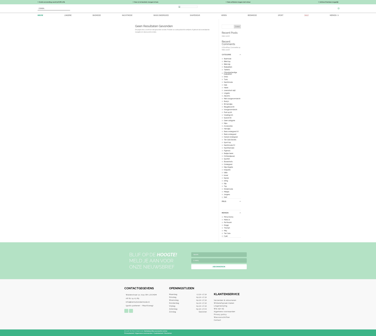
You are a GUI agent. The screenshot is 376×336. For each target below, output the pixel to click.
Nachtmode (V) (229, 145)
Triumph (227, 228)
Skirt (225, 197)
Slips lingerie (228, 167)
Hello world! (226, 36)
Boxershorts (228, 162)
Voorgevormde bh (230, 110)
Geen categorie (229, 120)
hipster (226, 178)
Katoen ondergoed (231, 137)
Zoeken (237, 26)
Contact (217, 320)
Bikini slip (227, 64)
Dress (226, 77)
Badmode (97, 15)
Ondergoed (228, 164)
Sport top (227, 142)
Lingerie (67, 15)
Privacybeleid (129, 333)
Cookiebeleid (158, 333)
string (226, 181)
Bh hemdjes (228, 104)
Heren (224, 15)
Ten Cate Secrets (230, 140)
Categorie (226, 54)
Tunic (226, 79)
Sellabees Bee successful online (155, 331)
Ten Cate (227, 233)
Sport (280, 15)
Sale (307, 15)
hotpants (227, 170)
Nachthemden (229, 148)
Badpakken (228, 67)
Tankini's (227, 70)
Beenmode (252, 15)
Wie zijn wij (219, 309)
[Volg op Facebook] (126, 311)
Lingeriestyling (220, 306)
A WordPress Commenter (230, 47)
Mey (225, 231)
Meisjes (226, 192)
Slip (225, 183)
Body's (226, 101)
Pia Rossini (228, 222)
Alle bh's (227, 96)
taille (225, 172)
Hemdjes (227, 129)
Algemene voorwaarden (224, 312)
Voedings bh (228, 115)
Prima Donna (228, 217)
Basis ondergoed (161, 15)
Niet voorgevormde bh (232, 99)
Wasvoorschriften (222, 317)
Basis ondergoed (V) (231, 131)
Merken (225, 213)
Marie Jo (227, 220)
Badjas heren (228, 153)
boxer (226, 175)
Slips (225, 123)
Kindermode (228, 189)
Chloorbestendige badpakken (230, 73)
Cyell (226, 236)
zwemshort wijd (229, 90)
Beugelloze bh (229, 107)
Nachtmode (127, 15)
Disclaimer (168, 333)
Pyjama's (227, 151)
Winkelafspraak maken (224, 303)
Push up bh (228, 112)
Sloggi (226, 225)
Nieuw (40, 15)
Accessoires (228, 126)
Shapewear (195, 15)
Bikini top (227, 61)
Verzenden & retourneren (225, 300)
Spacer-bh (227, 118)
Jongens (227, 194)
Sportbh (227, 159)
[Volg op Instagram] (131, 311)
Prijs (224, 201)
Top (225, 186)
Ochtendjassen (229, 156)
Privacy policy (220, 314)
